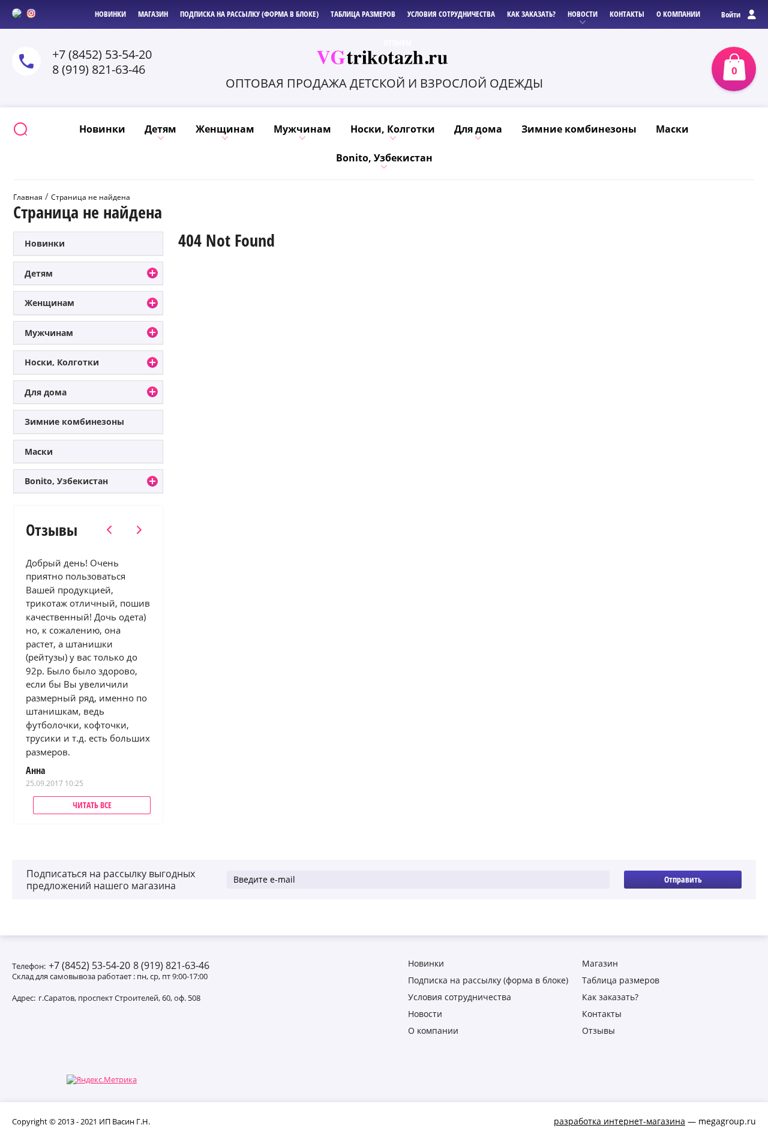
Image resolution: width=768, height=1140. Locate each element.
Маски (39, 451)
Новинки (45, 243)
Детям (39, 273)
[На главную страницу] (384, 57)
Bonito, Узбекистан (66, 481)
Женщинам (49, 302)
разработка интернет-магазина (619, 1121)
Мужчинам (49, 332)
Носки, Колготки (62, 362)
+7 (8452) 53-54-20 (89, 965)
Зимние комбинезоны (74, 421)
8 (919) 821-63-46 (98, 69)
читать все (92, 805)
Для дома (46, 392)
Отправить (683, 879)
